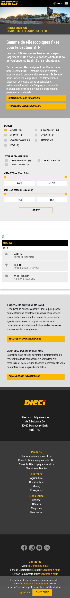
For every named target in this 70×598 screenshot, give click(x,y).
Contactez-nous (40, 565)
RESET (35, 210)
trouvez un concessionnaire (24, 106)
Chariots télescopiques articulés (36, 460)
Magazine (36, 508)
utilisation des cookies (35, 583)
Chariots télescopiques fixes (36, 456)
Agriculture (36, 478)
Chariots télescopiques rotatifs (36, 464)
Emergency (36, 490)
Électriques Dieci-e (36, 468)
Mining (36, 486)
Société (36, 500)
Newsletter (36, 512)
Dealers (36, 504)
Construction (36, 482)
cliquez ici (24, 592)
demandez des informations (24, 98)
